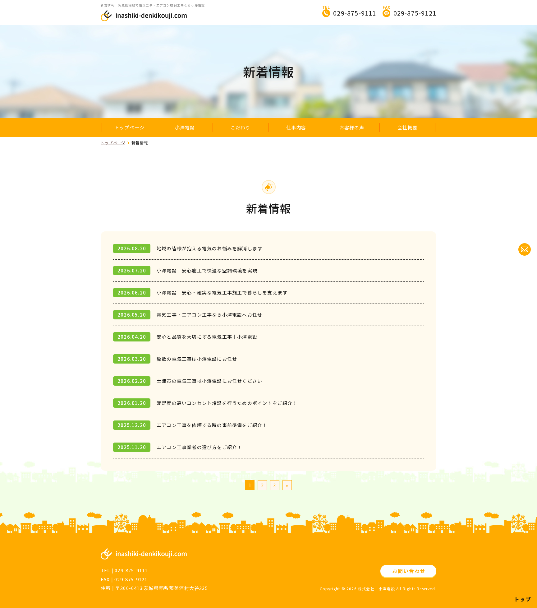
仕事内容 (296, 127)
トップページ (129, 127)
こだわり (241, 127)
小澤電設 (185, 127)
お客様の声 (352, 127)
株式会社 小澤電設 (376, 588)
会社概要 (407, 127)
